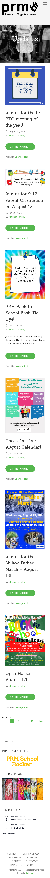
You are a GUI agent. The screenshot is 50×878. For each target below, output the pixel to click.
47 (31, 721)
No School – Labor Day (23, 819)
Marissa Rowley (17, 135)
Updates (32, 864)
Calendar (31, 857)
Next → (42, 721)
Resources (15, 857)
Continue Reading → (20, 146)
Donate (16, 861)
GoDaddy (29, 873)
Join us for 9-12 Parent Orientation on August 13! (24, 200)
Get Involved (31, 853)
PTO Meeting (17, 827)
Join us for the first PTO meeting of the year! (24, 119)
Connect (12, 853)
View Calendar (8, 833)
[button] (46, 4)
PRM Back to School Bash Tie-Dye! (22, 313)
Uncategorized (21, 157)
